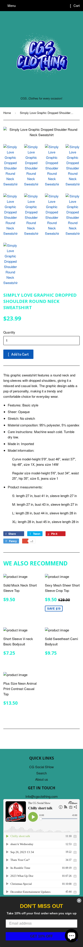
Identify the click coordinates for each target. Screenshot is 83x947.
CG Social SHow (41, 766)
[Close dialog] (79, 900)
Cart (76, 5)
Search (41, 773)
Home (7, 113)
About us (41, 779)
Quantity (9, 332)
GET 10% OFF (41, 936)
